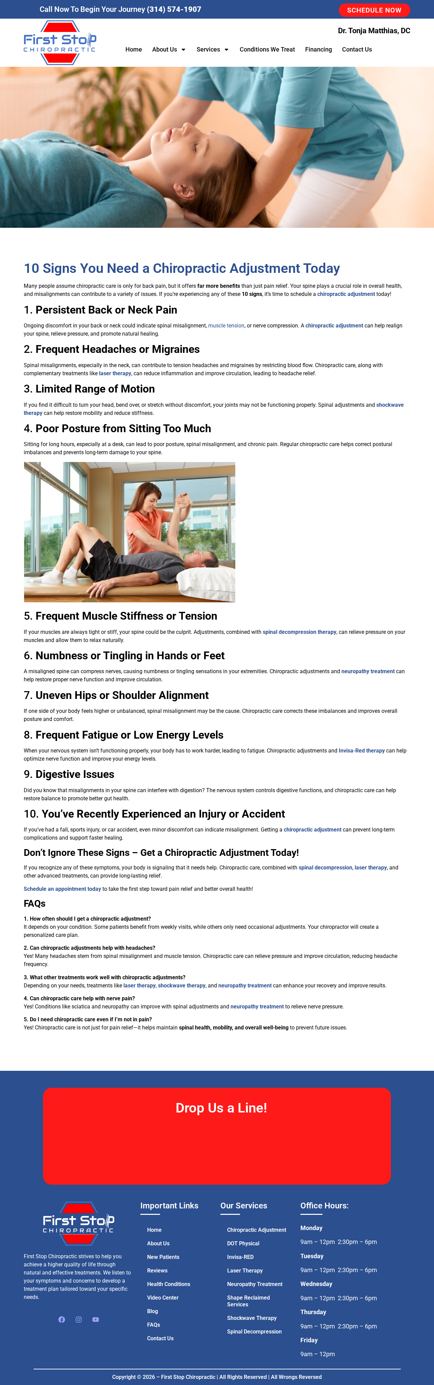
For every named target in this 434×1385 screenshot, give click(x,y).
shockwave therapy (181, 985)
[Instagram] (78, 1319)
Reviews (157, 1270)
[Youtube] (95, 1319)
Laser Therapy (245, 1270)
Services (208, 49)
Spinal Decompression (254, 1331)
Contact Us (357, 49)
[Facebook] (61, 1319)
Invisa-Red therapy (362, 750)
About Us (164, 49)
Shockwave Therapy (252, 1318)
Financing (318, 49)
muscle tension (226, 325)
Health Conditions (168, 1284)
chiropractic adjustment (346, 294)
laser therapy (115, 373)
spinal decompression (325, 867)
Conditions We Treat (267, 49)
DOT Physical (243, 1243)
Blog (152, 1311)
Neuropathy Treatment (254, 1284)
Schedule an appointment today (62, 889)
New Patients (163, 1257)
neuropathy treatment (368, 671)
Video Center (163, 1297)
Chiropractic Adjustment (256, 1230)
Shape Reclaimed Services (248, 1301)
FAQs (153, 1325)
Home (133, 49)
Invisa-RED (240, 1257)
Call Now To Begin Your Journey (120, 9)
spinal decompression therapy (299, 632)
